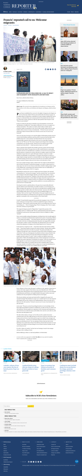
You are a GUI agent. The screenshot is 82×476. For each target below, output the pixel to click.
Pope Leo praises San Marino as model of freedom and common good (48, 368)
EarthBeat (38, 11)
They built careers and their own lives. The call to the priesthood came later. (69, 115)
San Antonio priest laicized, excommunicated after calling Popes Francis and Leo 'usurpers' (69, 68)
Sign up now (73, 6)
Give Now (24, 444)
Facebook (33, 462)
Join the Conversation (7, 75)
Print (55, 69)
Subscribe (77, 11)
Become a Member (26, 446)
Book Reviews (16, 25)
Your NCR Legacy (25, 452)
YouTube (36, 462)
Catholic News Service (12, 373)
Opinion (25, 11)
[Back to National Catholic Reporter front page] (19, 6)
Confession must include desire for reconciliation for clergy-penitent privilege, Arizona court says (68, 369)
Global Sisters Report (48, 11)
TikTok (40, 462)
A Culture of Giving (26, 448)
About (67, 444)
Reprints (53, 454)
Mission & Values (69, 446)
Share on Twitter (50, 69)
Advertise (5, 471)
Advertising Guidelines (25, 465)
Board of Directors (69, 452)
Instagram (38, 462)
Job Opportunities (55, 448)
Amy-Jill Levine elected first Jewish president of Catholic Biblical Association (68, 44)
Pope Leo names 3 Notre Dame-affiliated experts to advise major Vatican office (69, 92)
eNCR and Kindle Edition (42, 452)
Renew (72, 11)
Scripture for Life (7, 454)
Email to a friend (53, 69)
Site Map (41, 465)
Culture (20, 11)
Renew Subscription (41, 446)
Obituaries (5, 469)
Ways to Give (25, 450)
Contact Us (53, 444)
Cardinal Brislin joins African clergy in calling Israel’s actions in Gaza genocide (30, 368)
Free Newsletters (40, 450)
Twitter (31, 462)
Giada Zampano (44, 373)
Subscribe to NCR (40, 444)
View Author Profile (6, 73)
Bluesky (28, 462)
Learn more (9, 77)
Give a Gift (39, 448)
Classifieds (5, 467)
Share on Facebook (48, 69)
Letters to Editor (54, 450)
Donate (68, 11)
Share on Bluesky (45, 69)
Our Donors (24, 454)
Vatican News (7, 360)
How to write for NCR (55, 446)
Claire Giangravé (25, 373)
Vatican (15, 11)
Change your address (55, 452)
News (10, 11)
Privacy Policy (69, 448)
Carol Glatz (5, 373)
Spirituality (31, 11)
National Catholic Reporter (77, 461)
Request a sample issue (42, 454)
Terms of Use (32, 465)
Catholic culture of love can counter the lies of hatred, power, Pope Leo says (11, 368)
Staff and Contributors (70, 450)
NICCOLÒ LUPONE (50, 373)
